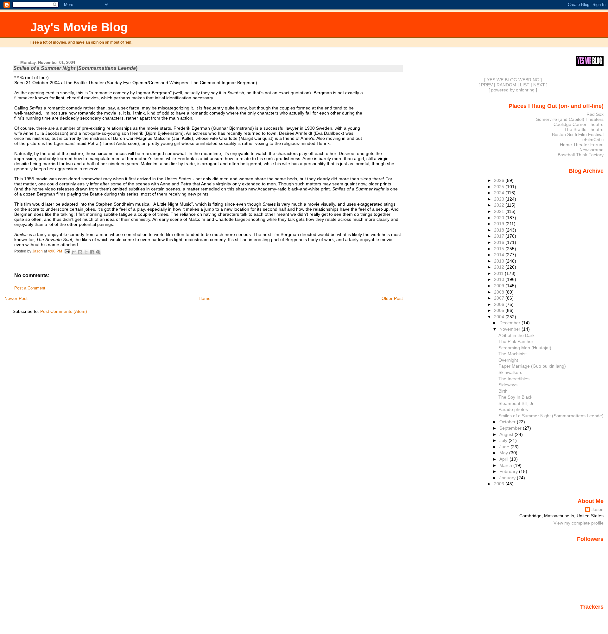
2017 (499, 236)
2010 (499, 279)
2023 (499, 199)
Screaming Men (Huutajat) (524, 347)
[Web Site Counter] (592, 615)
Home (205, 298)
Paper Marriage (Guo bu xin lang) (532, 366)
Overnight (508, 360)
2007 (499, 298)
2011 (499, 273)
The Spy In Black (515, 397)
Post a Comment (29, 288)
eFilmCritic (593, 139)
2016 (499, 242)
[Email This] (74, 252)
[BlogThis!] (80, 252)
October (508, 421)
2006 (499, 304)
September (511, 428)
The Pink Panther (515, 341)
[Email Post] (67, 251)
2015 (499, 248)
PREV (487, 84)
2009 (499, 285)
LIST (524, 84)
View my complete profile (579, 522)
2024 (499, 192)
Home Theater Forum (582, 144)
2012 (499, 267)
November (510, 329)
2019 (499, 223)
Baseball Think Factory (581, 154)
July (504, 440)
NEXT (539, 84)
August (507, 434)
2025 (499, 186)
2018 (499, 230)
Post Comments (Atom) (63, 311)
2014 (499, 254)
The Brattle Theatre (584, 129)
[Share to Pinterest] (98, 252)
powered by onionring (513, 89)
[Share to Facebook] (92, 252)
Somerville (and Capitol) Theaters (570, 119)
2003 (499, 483)
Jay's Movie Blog (79, 27)
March (506, 465)
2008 (499, 292)
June (504, 446)
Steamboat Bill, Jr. (516, 403)
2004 (499, 316)
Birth (503, 391)
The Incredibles (513, 378)
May (504, 452)
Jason (598, 509)
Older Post (392, 298)
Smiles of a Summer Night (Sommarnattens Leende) (551, 415)
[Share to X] (86, 252)
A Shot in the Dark (516, 335)
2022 (499, 205)
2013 (499, 261)
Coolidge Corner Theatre (579, 124)
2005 (499, 310)
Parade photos (513, 409)
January (508, 477)
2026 (499, 180)
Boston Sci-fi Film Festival (578, 134)
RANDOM (506, 84)
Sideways (507, 384)
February (509, 471)
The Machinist (512, 353)
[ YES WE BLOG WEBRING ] (513, 79)
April (504, 459)
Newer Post (16, 298)
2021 (499, 211)
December (510, 322)
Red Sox (595, 114)
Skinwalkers (510, 372)
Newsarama (592, 149)
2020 (499, 217)
